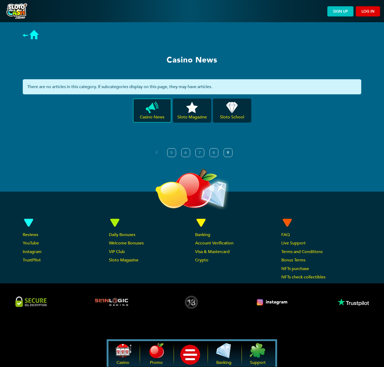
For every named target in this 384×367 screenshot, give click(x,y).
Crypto (201, 260)
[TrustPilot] (352, 302)
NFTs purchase (295, 269)
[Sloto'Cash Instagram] (272, 302)
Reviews (30, 235)
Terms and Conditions (302, 252)
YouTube (31, 243)
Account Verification (214, 243)
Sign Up (340, 11)
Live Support (293, 243)
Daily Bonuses (122, 235)
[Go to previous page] (157, 152)
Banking (202, 235)
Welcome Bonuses (126, 243)
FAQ (285, 235)
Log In (368, 11)
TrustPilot (32, 260)
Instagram (32, 252)
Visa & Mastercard (212, 252)
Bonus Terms (293, 260)
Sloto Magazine (123, 260)
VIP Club (117, 252)
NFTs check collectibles (303, 277)
